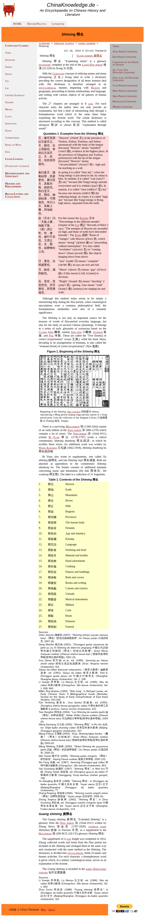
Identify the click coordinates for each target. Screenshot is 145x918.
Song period (74, 430)
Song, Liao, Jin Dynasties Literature (126, 79)
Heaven (95, 87)
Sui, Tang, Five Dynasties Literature (124, 71)
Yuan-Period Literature (125, 85)
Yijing (8, 52)
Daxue (8, 130)
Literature (58, 23)
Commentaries (12, 137)
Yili (7, 81)
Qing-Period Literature (125, 96)
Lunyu (8, 116)
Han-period (45, 833)
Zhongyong (11, 123)
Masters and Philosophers (13, 185)
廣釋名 (89, 55)
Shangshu (10, 60)
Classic (43, 332)
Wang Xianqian (48, 447)
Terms (116, 46)
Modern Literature (123, 106)
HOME (17, 23)
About (51, 909)
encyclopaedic (76, 852)
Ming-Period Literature (125, 91)
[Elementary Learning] (17, 166)
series (89, 868)
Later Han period (92, 64)
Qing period (67, 822)
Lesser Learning (14, 159)
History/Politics (36, 23)
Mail (43, 909)
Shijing (8, 67)
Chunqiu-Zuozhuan (14, 95)
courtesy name (97, 826)
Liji (6, 88)
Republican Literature (124, 101)
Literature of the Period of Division (125, 63)
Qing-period (80, 433)
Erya (7, 152)
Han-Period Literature (124, 57)
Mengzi (8, 109)
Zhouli (8, 74)
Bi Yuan (54, 437)
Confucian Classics (64, 43)
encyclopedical (47, 87)
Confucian (58, 73)
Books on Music (13, 145)
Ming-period (73, 426)
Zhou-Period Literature (125, 51)
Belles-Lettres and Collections (16, 195)
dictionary (45, 64)
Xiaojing (9, 102)
